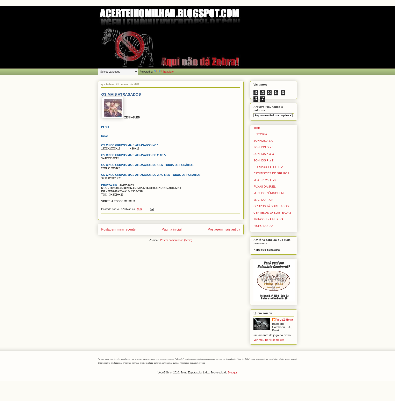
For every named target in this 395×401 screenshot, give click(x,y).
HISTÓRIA (260, 134)
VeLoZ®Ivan (284, 319)
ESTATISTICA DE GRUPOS (271, 173)
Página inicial (172, 229)
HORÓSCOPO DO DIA (268, 167)
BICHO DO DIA (263, 225)
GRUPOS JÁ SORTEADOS (271, 206)
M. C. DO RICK (263, 199)
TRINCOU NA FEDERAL (269, 219)
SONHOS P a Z (263, 160)
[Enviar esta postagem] (151, 209)
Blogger (232, 372)
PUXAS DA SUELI (264, 186)
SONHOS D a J (263, 147)
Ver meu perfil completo (268, 339)
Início (256, 127)
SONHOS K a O (263, 153)
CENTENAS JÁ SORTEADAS (272, 212)
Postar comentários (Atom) (176, 240)
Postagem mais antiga (224, 229)
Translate (168, 71)
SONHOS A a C (263, 140)
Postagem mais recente (118, 229)
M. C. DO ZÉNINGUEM (268, 193)
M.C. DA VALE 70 (264, 180)
